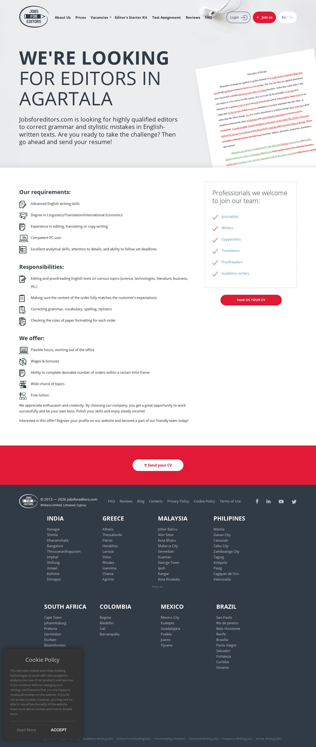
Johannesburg (55, 623)
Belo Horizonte (228, 628)
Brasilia (222, 639)
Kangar (163, 573)
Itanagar (53, 529)
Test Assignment (166, 17)
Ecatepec (168, 623)
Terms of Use (230, 501)
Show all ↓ (158, 587)
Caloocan (221, 540)
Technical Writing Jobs (204, 739)
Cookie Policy (204, 501)
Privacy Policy (178, 501)
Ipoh (161, 568)
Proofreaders (232, 262)
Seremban (166, 551)
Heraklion (110, 545)
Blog (140, 501)
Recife (221, 634)
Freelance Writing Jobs (237, 739)
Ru (291, 17)
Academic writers (235, 273)
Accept (59, 730)
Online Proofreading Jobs (134, 739)
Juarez (165, 639)
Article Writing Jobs (269, 739)
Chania (107, 573)
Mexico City (170, 617)
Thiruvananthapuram (64, 551)
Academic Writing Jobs (98, 739)
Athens (108, 529)
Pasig (218, 568)
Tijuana (166, 645)
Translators (230, 250)
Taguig (219, 557)
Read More (26, 729)
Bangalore (55, 545)
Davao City (222, 534)
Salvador (223, 650)
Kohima (53, 573)
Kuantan (164, 557)
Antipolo (220, 562)
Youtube (281, 501)
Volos (106, 557)
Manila (219, 529)
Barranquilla (109, 634)
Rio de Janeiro (227, 623)
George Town (168, 562)
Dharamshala (57, 540)
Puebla (166, 634)
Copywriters (231, 239)
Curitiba (222, 661)
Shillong (53, 562)
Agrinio (108, 579)
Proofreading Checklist (169, 739)
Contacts (156, 501)
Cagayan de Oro (226, 573)
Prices (80, 17)
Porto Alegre (226, 645)
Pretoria (50, 628)
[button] (264, 17)
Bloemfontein (55, 645)
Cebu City (221, 545)
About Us (63, 17)
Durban (50, 639)
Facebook (257, 501)
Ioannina (109, 568)
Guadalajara (170, 628)
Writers (227, 228)
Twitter (294, 501)
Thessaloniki (112, 534)
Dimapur (54, 579)
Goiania (222, 667)
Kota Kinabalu (169, 579)
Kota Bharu (167, 540)
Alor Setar (166, 534)
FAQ (208, 17)
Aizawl (52, 568)
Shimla (52, 534)
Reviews (193, 17)
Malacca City (168, 545)
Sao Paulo (224, 617)
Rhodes (108, 562)
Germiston (52, 634)
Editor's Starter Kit (131, 17)
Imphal (52, 557)
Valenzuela (222, 579)
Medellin (107, 623)
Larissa (108, 551)
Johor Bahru (167, 529)
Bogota (105, 617)
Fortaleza (223, 656)
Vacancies (99, 17)
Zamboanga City (226, 551)
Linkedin (268, 501)
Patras (107, 540)
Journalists (230, 216)
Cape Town (53, 617)
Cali (102, 628)
